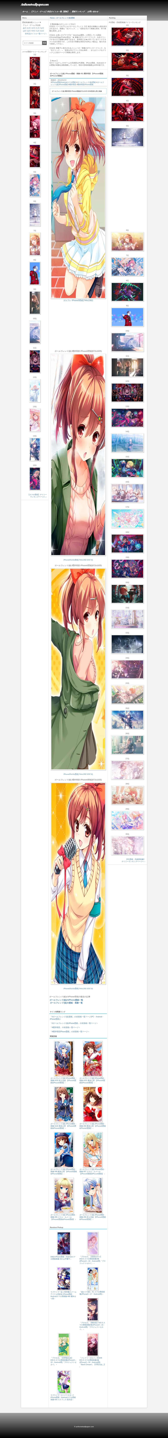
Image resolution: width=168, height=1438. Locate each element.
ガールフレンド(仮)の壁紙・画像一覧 (66, 1003)
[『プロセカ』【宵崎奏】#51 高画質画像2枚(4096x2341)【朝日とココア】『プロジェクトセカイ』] (127, 442)
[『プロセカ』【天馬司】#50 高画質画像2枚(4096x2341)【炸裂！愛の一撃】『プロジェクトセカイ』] (127, 795)
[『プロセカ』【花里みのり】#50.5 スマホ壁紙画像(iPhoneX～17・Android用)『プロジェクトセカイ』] (34, 244)
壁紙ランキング (78, 11)
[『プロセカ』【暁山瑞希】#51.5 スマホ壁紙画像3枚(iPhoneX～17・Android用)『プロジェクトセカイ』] (34, 302)
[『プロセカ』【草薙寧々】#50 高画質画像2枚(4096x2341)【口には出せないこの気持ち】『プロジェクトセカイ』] (127, 417)
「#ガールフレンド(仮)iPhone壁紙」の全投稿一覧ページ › (74, 1023)
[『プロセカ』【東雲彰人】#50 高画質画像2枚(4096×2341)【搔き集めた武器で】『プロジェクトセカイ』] (127, 593)
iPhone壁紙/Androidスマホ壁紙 (64, 82)
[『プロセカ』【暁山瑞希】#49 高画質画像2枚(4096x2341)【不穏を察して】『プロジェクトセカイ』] (127, 669)
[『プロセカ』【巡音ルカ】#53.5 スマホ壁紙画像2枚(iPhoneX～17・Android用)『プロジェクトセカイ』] (34, 126)
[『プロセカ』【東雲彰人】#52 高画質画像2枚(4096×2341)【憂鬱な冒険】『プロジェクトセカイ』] (127, 694)
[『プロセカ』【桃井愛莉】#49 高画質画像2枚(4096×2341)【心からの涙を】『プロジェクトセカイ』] (127, 266)
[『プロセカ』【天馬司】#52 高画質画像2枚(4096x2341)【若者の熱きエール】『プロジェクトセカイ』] (127, 468)
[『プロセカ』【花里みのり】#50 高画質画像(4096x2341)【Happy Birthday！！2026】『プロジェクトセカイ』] (127, 241)
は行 (24, 31)
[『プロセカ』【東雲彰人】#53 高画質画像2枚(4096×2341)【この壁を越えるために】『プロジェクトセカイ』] (127, 61)
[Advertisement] (78, 328)
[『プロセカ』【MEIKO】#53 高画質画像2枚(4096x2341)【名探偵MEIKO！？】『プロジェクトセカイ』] (127, 543)
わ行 (42, 31)
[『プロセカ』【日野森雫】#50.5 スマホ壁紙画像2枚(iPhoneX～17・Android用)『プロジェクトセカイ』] (34, 332)
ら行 (38, 31)
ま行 (29, 31)
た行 (38, 28)
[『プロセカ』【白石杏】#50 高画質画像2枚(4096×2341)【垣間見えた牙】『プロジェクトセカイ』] (127, 36)
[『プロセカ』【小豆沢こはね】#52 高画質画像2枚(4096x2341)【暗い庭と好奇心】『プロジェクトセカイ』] (127, 568)
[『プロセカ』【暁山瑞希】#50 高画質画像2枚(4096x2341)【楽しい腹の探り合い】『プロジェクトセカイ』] (127, 493)
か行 (29, 28)
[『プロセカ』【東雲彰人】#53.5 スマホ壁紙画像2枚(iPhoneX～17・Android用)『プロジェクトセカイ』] (34, 97)
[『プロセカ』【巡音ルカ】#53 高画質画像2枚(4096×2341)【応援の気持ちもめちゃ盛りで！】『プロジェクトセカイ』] (127, 112)
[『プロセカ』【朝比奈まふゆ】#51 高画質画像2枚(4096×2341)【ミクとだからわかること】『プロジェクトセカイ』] (127, 719)
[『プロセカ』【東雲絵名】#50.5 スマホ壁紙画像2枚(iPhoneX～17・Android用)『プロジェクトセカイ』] (34, 361)
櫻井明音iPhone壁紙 (85, 84)
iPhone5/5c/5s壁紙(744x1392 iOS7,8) (78, 560)
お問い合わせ (92, 11)
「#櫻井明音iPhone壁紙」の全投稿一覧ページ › (69, 1031)
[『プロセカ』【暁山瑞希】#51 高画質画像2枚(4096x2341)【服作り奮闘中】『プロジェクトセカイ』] (127, 367)
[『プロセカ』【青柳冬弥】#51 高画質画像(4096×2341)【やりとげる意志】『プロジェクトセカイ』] (127, 317)
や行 (33, 31)
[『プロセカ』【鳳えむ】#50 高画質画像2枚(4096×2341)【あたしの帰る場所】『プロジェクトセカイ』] (127, 518)
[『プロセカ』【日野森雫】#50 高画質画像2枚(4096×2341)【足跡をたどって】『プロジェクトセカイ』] (127, 342)
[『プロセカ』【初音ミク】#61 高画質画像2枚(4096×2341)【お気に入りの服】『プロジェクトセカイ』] (127, 744)
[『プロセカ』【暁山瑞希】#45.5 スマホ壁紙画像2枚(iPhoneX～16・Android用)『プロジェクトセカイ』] (34, 390)
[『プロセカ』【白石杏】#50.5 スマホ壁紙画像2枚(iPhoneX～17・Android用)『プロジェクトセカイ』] (34, 68)
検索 (44, 43)
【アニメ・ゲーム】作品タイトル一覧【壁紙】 (50, 11)
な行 (42, 28)
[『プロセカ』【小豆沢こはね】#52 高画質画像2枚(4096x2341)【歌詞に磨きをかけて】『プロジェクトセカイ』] (127, 86)
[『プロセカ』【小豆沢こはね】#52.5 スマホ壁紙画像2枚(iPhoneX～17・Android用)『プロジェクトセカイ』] (34, 156)
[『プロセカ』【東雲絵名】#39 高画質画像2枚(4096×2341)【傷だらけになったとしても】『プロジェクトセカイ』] (127, 770)
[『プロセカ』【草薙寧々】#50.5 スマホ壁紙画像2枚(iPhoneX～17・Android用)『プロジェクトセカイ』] (34, 478)
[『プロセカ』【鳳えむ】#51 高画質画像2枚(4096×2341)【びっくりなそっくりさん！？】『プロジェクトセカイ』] (127, 820)
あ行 (24, 28)
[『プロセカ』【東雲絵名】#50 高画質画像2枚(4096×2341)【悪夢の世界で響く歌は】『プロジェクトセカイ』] (127, 392)
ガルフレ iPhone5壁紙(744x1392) (78, 300)
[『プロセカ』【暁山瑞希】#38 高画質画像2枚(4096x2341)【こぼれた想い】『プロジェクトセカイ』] (127, 845)
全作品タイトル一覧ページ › (36, 34)
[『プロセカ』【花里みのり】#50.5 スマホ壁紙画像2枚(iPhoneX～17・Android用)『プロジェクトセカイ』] (34, 420)
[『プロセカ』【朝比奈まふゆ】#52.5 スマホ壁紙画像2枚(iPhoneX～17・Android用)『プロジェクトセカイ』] (34, 214)
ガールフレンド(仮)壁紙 (86, 82)
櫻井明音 (72, 84)
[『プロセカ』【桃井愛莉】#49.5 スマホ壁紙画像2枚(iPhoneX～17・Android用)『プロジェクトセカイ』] (34, 185)
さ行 (33, 28)
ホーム (25, 11)
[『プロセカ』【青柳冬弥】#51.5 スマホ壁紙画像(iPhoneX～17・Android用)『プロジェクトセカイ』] (34, 273)
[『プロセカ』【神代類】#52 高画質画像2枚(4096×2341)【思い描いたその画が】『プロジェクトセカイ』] (127, 291)
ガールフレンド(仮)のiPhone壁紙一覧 (66, 1000)
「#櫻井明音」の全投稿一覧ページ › (65, 1027)
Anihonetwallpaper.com (34, 4)
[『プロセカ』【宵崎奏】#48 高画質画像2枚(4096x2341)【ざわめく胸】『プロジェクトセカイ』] (127, 619)
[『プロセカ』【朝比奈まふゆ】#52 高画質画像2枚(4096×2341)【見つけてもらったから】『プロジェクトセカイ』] (127, 137)
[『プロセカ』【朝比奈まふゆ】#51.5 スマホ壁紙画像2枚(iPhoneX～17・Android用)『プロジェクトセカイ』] (34, 449)
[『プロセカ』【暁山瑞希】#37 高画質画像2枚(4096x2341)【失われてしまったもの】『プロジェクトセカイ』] (127, 644)
